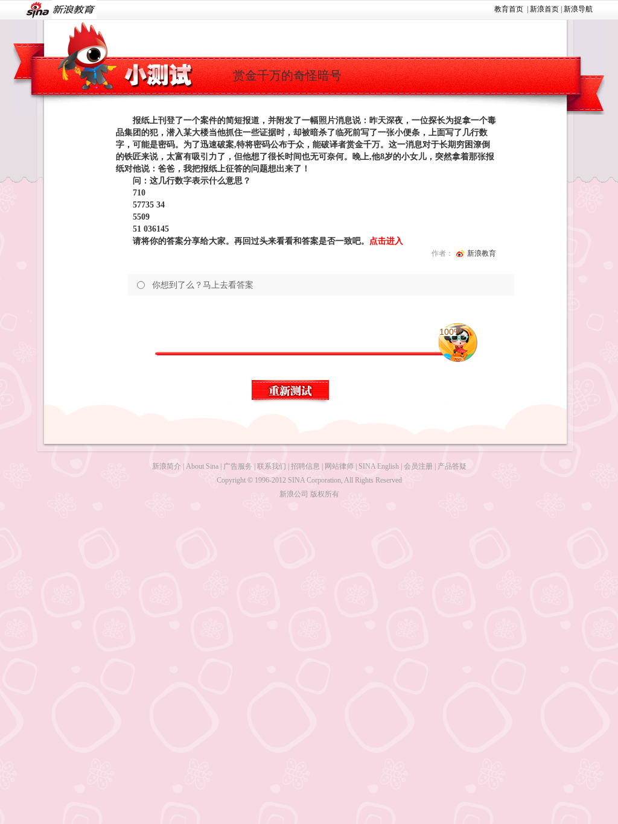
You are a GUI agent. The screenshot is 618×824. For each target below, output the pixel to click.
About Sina (202, 466)
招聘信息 (305, 466)
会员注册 (418, 466)
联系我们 (271, 466)
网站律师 (339, 466)
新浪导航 (578, 9)
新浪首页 (544, 9)
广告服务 (237, 466)
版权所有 (324, 494)
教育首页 (508, 9)
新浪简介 (166, 466)
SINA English (378, 466)
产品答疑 (452, 466)
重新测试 (291, 392)
